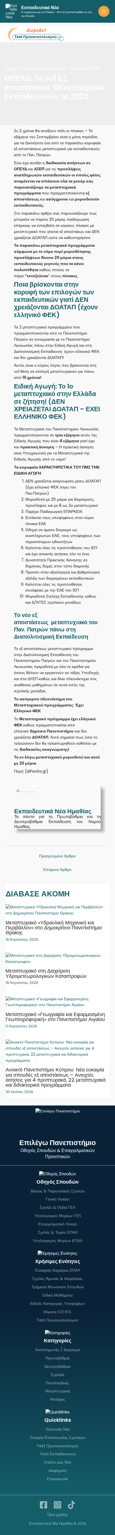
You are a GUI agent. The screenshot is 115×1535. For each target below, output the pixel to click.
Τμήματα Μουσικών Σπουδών (58, 1287)
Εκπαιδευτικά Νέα (40, 7)
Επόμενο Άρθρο (57, 869)
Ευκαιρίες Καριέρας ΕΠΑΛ (57, 1270)
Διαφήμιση (58, 1470)
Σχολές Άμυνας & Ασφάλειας (57, 1278)
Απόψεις (57, 1399)
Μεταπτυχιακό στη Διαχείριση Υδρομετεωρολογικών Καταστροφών (46, 973)
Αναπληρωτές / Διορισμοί (57, 1350)
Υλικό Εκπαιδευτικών (57, 1454)
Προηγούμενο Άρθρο (57, 856)
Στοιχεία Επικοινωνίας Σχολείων (57, 1437)
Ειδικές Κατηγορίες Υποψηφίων (57, 1303)
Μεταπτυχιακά (57, 1391)
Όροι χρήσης (57, 1514)
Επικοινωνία (57, 1479)
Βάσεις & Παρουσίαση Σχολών (58, 1191)
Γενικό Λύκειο (57, 1199)
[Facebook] (43, 1505)
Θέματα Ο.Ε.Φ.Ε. (57, 1312)
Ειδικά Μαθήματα (57, 1295)
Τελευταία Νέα (57, 1429)
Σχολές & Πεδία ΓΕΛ (57, 1207)
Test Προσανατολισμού (57, 1320)
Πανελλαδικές (57, 1383)
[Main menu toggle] (104, 11)
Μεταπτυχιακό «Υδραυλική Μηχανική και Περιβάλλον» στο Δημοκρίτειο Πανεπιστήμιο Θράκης (54, 927)
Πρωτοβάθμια (57, 1358)
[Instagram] (57, 1505)
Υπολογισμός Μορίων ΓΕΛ (57, 1215)
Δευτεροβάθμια (57, 1366)
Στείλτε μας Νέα (57, 1462)
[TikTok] (71, 1505)
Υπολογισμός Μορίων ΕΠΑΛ (57, 1240)
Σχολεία (57, 1374)
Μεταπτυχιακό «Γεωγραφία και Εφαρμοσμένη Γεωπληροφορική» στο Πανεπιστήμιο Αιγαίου (55, 1017)
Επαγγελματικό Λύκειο (57, 1224)
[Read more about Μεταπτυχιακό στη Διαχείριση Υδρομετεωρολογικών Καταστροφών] (57, 958)
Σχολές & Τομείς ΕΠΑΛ (58, 1232)
